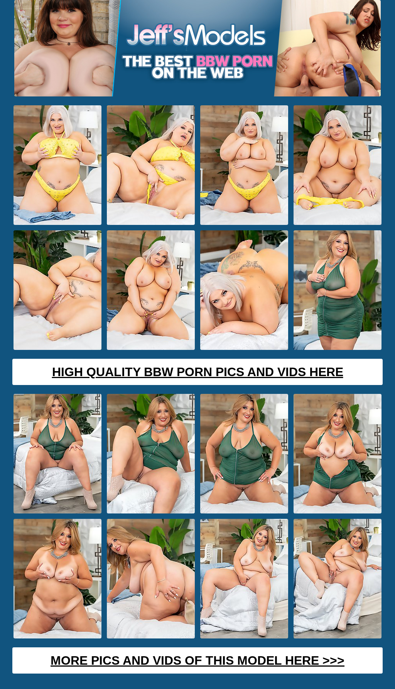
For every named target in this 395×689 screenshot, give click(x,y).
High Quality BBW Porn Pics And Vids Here (197, 372)
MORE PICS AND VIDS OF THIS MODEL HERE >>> (197, 660)
